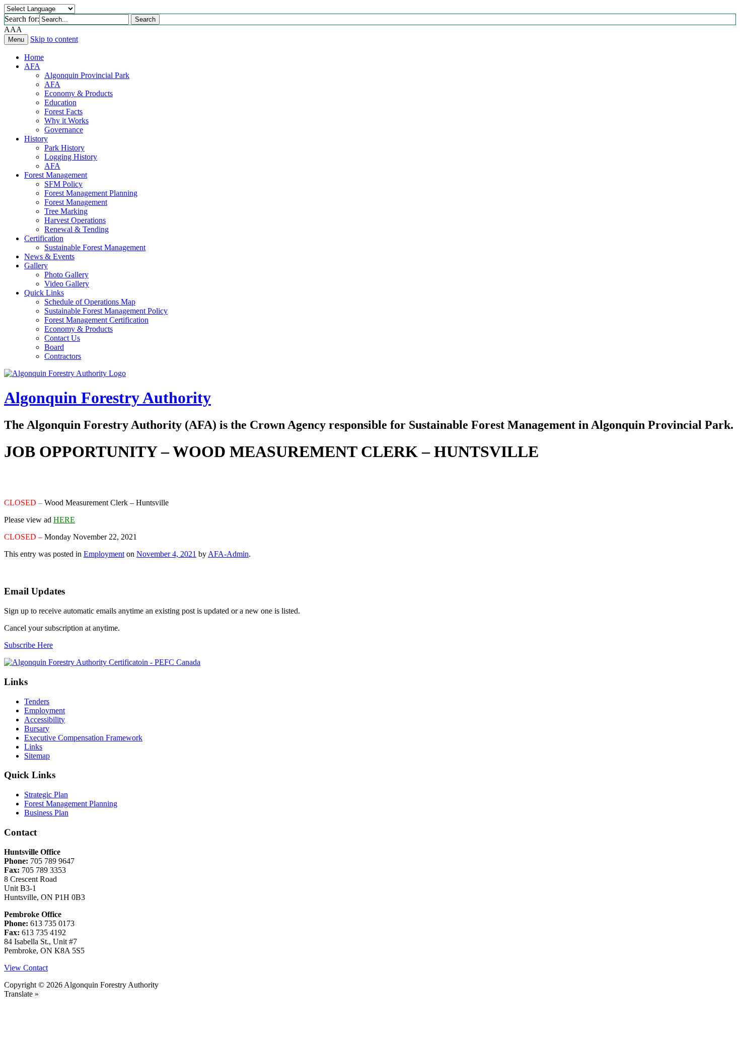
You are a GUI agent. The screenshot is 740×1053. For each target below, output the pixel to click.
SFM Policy (63, 184)
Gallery (36, 265)
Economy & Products (78, 93)
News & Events (49, 256)
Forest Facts (63, 111)
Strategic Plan (46, 794)
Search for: (22, 19)
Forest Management (55, 175)
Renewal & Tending (76, 229)
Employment (104, 554)
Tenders (36, 701)
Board (54, 347)
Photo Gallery (66, 274)
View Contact (26, 967)
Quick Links (44, 292)
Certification (43, 238)
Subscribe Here (28, 645)
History (36, 138)
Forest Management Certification (96, 320)
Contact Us (62, 338)
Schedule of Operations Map (89, 301)
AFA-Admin (228, 554)
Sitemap (37, 755)
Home (34, 57)
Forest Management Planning (90, 193)
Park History (64, 147)
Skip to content (54, 39)
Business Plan (46, 812)
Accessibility (44, 719)
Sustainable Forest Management (94, 247)
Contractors (62, 356)
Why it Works (66, 120)
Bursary (36, 728)
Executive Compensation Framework (83, 737)
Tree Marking (66, 211)
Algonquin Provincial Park (86, 75)
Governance (63, 129)
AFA (32, 66)
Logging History (70, 157)
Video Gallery (66, 283)
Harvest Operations (75, 220)
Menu (16, 39)
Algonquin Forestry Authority (107, 398)
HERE (64, 519)
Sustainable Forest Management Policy (106, 311)
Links (33, 746)
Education (60, 102)
